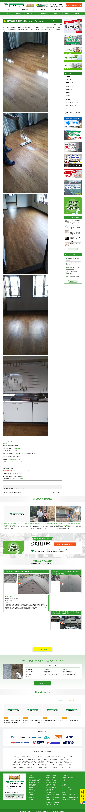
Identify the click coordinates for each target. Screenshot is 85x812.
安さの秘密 (31, 799)
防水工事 (8, 13)
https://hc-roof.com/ (8, 443)
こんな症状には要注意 (51, 787)
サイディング (47, 756)
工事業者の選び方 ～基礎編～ (53, 794)
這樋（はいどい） (68, 762)
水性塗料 (18, 758)
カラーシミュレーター (51, 782)
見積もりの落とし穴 (51, 801)
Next (82, 713)
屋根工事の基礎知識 (51, 806)
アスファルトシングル (54, 767)
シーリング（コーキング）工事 (28, 758)
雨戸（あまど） (51, 762)
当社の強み (66, 780)
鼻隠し (15, 767)
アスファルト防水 (52, 758)
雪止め (43, 761)
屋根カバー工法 (31, 13)
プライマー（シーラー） (38, 756)
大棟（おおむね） (46, 766)
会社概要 (65, 782)
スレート (62, 767)
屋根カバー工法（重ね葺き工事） (36, 779)
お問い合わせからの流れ (52, 780)
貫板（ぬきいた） (70, 764)
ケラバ (13, 766)
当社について (43, 683)
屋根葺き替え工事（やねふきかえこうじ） (31, 761)
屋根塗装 (67, 13)
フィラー (29, 756)
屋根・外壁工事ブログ (67, 792)
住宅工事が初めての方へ (52, 775)
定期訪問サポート (50, 790)
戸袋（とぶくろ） (41, 762)
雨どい (34, 764)
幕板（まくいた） (59, 762)
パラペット (40, 767)
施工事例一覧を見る (43, 649)
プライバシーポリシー (68, 789)
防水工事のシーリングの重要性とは (70, 801)
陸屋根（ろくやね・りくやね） (34, 759)
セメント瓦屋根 (46, 759)
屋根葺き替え (19, 13)
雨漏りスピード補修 (51, 777)
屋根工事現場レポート (68, 777)
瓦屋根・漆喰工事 (44, 13)
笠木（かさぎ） (17, 762)
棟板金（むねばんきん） (43, 764)
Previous (2, 713)
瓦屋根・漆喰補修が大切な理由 (69, 799)
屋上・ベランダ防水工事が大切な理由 (70, 797)
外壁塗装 (77, 13)
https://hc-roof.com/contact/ (17, 478)
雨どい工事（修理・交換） (72, 102)
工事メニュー (31, 775)
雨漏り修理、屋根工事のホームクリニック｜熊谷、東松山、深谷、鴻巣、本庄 (37, 811)
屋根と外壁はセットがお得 (52, 804)
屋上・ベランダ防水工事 (34, 782)
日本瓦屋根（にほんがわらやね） (58, 759)
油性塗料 (70, 756)
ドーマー (72, 766)
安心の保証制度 (50, 789)
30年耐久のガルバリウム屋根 (53, 802)
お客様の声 (66, 775)
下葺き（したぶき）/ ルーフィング (54, 761)
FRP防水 (46, 767)
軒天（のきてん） (53, 764)
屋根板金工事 (57, 13)
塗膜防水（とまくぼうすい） (20, 759)
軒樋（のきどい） (22, 767)
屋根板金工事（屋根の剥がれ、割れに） (71, 796)
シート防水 (67, 758)
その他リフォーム (70, 109)
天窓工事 (68, 99)
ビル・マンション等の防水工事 (72, 113)
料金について (31, 797)
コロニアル (68, 767)
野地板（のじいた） (67, 761)
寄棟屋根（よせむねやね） (22, 766)
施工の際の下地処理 (51, 784)
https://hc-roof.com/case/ (15, 459)
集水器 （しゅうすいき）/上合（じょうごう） (21, 764)
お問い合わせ (65, 785)
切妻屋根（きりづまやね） (35, 766)
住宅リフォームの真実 (50, 792)
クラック (16, 756)
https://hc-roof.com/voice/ (15, 461)
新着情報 (71, 700)
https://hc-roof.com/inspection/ (21, 470)
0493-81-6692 (57, 4)
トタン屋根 (69, 759)
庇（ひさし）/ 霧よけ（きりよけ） (29, 762)
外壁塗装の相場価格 (33, 801)
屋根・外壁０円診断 (51, 779)
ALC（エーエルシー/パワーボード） (59, 756)
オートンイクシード (51, 785)
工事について (49, 774)
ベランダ (45, 758)
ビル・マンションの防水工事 (35, 796)
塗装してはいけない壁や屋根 (53, 797)
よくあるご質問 (67, 787)
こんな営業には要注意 (51, 796)
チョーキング (22, 756)
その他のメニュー (66, 790)
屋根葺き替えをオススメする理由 (69, 794)
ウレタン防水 (60, 758)
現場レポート (62, 700)
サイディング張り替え (71, 105)
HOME (29, 774)
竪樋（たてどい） (31, 767)
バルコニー (39, 758)
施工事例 (65, 774)
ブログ (79, 700)
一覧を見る (73, 249)
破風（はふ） (61, 764)
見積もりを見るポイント (52, 799)
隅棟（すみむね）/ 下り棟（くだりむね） (60, 766)
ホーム (10, 10)
